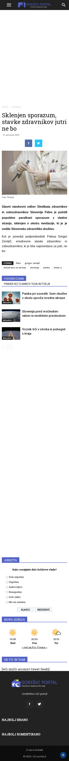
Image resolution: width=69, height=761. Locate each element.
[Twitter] (39, 704)
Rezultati (43, 609)
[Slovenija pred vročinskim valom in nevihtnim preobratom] (11, 315)
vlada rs (58, 267)
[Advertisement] (34, 48)
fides (18, 263)
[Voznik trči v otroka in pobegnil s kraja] (11, 333)
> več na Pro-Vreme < (34, 647)
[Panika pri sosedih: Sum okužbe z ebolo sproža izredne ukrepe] (11, 298)
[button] (64, 5)
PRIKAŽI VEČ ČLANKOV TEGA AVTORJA (27, 283)
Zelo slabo (15, 597)
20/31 (56, 641)
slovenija (34, 267)
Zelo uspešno (16, 577)
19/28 (13, 641)
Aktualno (7, 302)
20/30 (34, 641)
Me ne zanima (17, 602)
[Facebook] (29, 704)
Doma (5, 106)
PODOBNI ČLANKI (14, 278)
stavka (46, 267)
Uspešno (14, 582)
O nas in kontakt (34, 750)
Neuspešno (15, 592)
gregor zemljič (32, 263)
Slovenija (16, 106)
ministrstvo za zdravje (14, 267)
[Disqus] (34, 405)
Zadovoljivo (15, 587)
